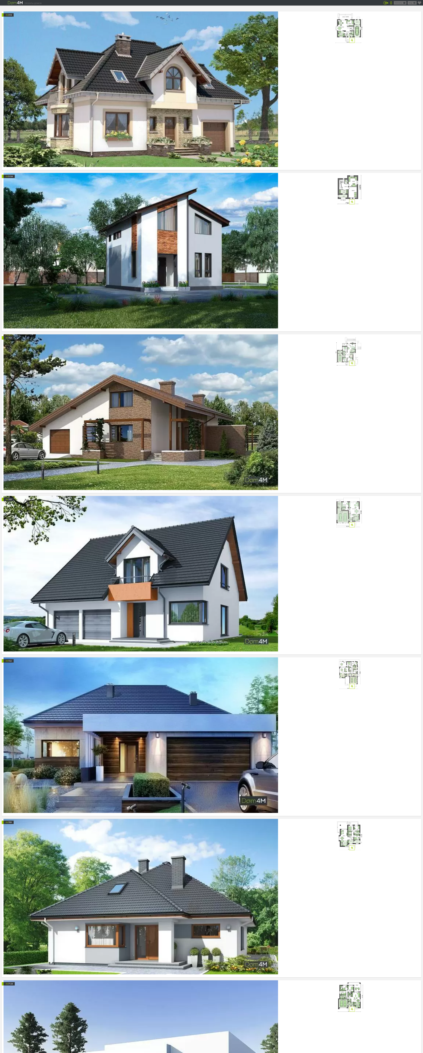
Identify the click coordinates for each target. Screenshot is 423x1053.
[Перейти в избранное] (419, 2)
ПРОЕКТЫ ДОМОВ (33, 3)
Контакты (398, 3)
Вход (410, 3)
